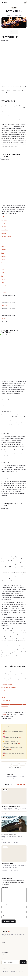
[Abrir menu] (25, 2)
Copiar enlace (16, 767)
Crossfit (3, 690)
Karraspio (3, 285)
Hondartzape (4, 305)
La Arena (3, 217)
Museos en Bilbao (5, 700)
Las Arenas (4, 220)
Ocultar (15, 31)
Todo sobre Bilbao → (22, 784)
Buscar (23, 962)
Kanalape (3, 312)
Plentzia (3, 243)
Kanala (3, 318)
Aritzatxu (3, 256)
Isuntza (3, 282)
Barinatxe (3, 233)
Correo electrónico (6, 910)
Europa (3, 942)
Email (10, 767)
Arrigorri (3, 289)
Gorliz (3, 246)
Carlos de (5, 2)
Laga (2, 272)
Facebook (22, 764)
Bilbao (14, 7)
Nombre (4, 905)
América (3, 954)
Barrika (3, 299)
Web (2, 915)
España (3, 945)
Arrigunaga (4, 226)
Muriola (3, 240)
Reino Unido (4, 950)
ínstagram (3, 714)
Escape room (4, 697)
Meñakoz (3, 292)
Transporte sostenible (6, 684)
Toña (2, 262)
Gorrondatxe (4, 230)
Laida (2, 269)
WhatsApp (15, 764)
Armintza (3, 249)
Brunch (3, 694)
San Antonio (4, 266)
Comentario (5, 887)
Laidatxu (3, 259)
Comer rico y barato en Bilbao (8, 687)
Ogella (3, 279)
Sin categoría (4, 952)
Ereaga (3, 223)
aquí (4, 733)
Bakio (2, 253)
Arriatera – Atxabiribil (6, 236)
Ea (2, 276)
